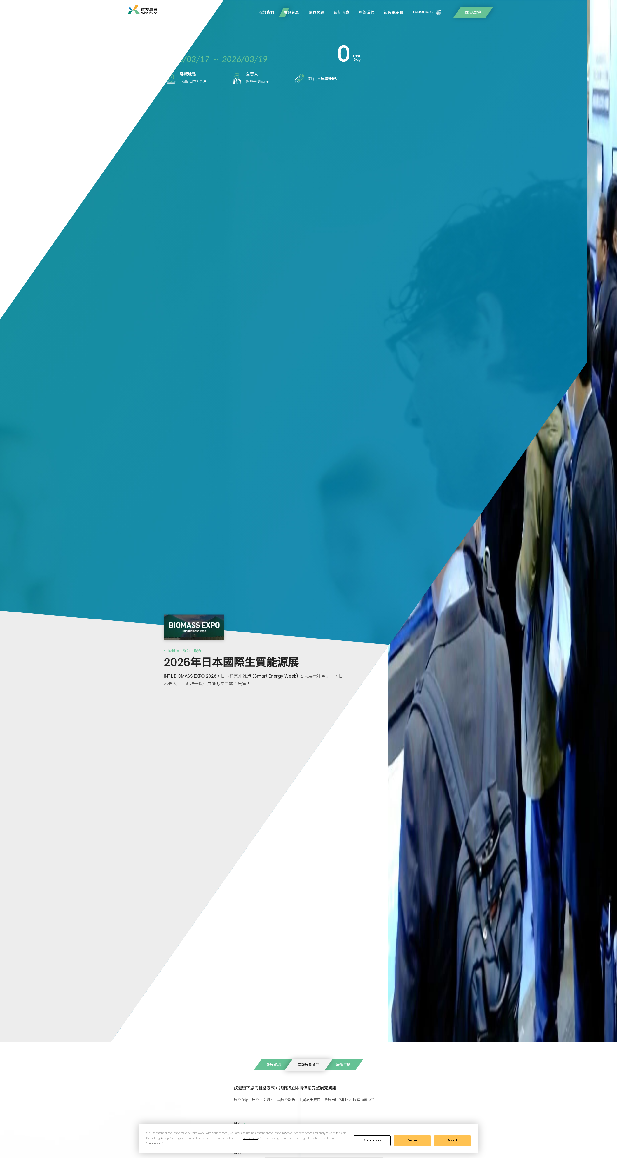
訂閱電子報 (393, 12)
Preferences (372, 1140)
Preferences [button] (154, 1143)
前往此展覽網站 (322, 79)
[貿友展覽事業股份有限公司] (143, 9)
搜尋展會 (473, 12)
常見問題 (316, 12)
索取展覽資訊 (308, 1064)
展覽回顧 (343, 1064)
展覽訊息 (291, 12)
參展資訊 (273, 1064)
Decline (412, 1140)
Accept (452, 1140)
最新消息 (341, 12)
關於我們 (266, 12)
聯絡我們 (366, 12)
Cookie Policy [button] (251, 1138)
